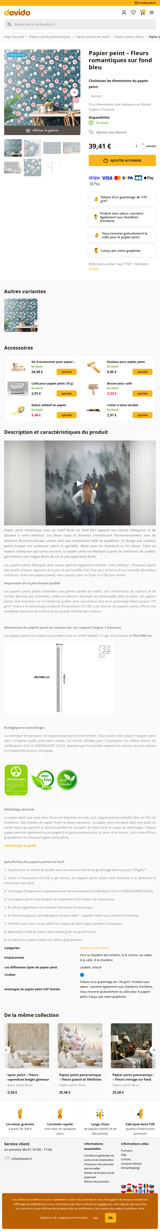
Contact (126, 1159)
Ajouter (67, 372)
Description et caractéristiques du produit (56, 431)
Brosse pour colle (119, 383)
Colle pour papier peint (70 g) (52, 383)
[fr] (146, 1191)
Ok (110, 1218)
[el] (141, 1191)
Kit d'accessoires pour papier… (53, 362)
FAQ (123, 1155)
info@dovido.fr (21, 1159)
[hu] (129, 1186)
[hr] (141, 1186)
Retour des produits (96, 1181)
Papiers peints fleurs (129, 37)
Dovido (94, 269)
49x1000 (96, 96)
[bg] (151, 1191)
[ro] (146, 1186)
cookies (102, 1204)
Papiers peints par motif (93, 37)
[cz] (135, 1186)
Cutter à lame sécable (122, 405)
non (95, 1217)
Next (74, 92)
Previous (6, 1050)
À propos (126, 1150)
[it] (135, 1191)
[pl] (124, 1191)
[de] (129, 1191)
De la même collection (31, 1014)
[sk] (124, 1186)
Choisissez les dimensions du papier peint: (118, 83)
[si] (151, 1186)
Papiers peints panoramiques (50, 37)
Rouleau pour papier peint (126, 362)
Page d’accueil (14, 37)
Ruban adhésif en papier (48, 405)
